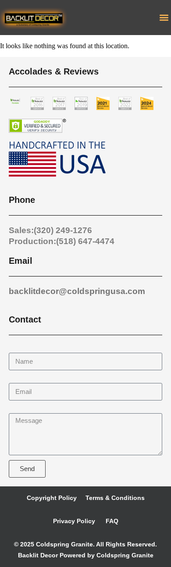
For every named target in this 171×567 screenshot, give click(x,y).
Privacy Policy (74, 520)
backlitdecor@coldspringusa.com (77, 291)
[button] (164, 17)
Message (23, 409)
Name (18, 348)
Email (18, 379)
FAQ (111, 520)
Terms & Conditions (115, 497)
